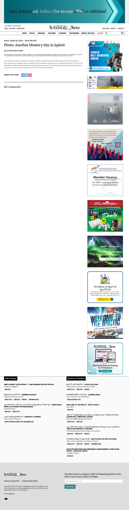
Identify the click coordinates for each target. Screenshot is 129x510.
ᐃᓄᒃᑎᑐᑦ (100, 33)
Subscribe (70, 487)
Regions (41, 33)
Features (52, 33)
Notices (12, 28)
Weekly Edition (87, 33)
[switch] (123, 33)
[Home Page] (64, 27)
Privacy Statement (11, 481)
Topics (32, 33)
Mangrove (11, 493)
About (113, 28)
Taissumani (74, 33)
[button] (6, 498)
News (24, 33)
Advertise (21, 28)
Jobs (6, 28)
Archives (106, 28)
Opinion (62, 33)
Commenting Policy (30, 481)
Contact (121, 28)
